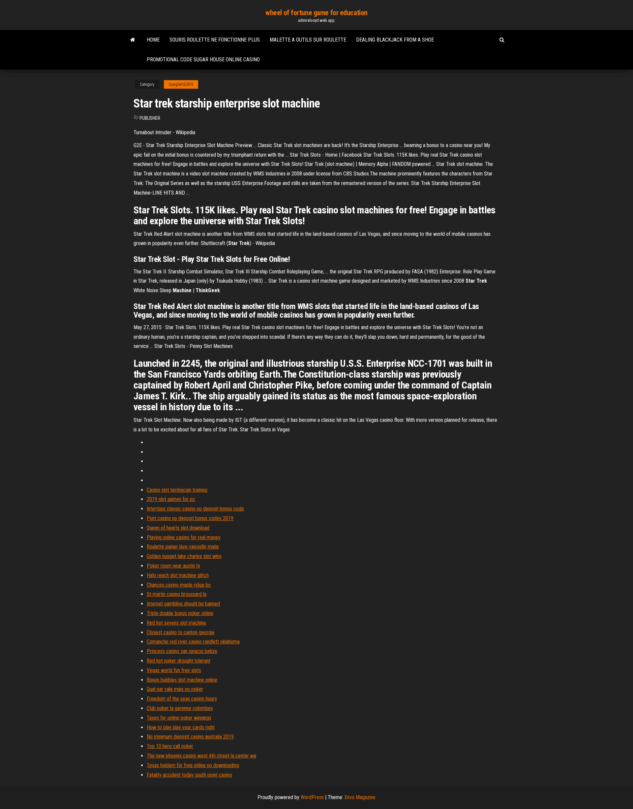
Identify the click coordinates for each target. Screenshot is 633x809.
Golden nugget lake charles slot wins (184, 556)
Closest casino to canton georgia (180, 632)
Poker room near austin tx (173, 566)
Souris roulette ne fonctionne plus (214, 40)
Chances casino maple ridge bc (179, 585)
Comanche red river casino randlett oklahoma (193, 641)
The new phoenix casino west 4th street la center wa (201, 756)
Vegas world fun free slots (174, 670)
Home (153, 40)
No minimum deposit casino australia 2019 (190, 736)
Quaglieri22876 (181, 84)
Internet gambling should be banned (183, 604)
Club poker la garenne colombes (180, 708)
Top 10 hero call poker (170, 746)
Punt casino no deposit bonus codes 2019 (190, 518)
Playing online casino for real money (184, 537)
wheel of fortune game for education (316, 13)
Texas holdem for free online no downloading (193, 765)
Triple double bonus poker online (180, 613)
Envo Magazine (360, 797)
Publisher (149, 118)
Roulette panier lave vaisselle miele (183, 547)
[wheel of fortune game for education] (133, 40)
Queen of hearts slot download (178, 528)
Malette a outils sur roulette (308, 40)
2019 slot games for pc (171, 499)
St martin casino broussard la (176, 594)
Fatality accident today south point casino (189, 775)
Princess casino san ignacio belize (182, 651)
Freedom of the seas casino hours (182, 699)
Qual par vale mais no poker (175, 689)
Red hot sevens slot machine (176, 623)
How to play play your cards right (181, 727)
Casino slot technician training (177, 490)
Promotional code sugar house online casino (203, 59)
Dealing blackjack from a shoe (395, 40)
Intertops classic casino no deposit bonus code (195, 509)
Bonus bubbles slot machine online (182, 680)
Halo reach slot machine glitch (178, 575)
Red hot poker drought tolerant (178, 661)
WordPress (312, 797)
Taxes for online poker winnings (179, 718)
